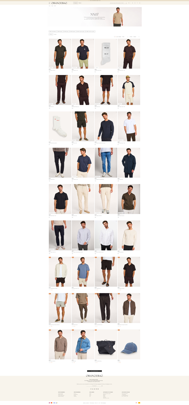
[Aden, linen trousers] (83, 199)
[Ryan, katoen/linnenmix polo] (83, 90)
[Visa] (54, 402)
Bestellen (104, 394)
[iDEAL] (49, 403)
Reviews (75, 395)
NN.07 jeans (66, 31)
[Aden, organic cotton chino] (106, 199)
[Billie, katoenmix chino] (60, 163)
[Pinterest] (96, 389)
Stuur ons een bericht (125, 393)
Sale (90, 396)
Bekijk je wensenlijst (61, 396)
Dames (90, 393)
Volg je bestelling (60, 393)
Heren (90, 394)
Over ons (75, 393)
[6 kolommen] (117, 36)
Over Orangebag (77, 392)
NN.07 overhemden (53, 31)
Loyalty (104, 396)
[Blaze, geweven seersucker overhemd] (129, 308)
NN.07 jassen (60, 31)
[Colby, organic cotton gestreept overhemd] (83, 235)
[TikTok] (94, 389)
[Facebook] (92, 389)
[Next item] (70, 53)
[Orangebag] (59, 3)
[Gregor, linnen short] (106, 90)
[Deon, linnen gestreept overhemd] (60, 272)
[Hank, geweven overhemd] (129, 272)
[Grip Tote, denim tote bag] (106, 344)
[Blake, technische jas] (129, 163)
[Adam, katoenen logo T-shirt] (129, 54)
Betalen (104, 395)
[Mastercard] (51, 403)
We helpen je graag (126, 392)
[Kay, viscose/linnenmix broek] (106, 308)
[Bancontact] (56, 403)
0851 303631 (124, 394)
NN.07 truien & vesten (81, 31)
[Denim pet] (129, 344)
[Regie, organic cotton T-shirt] (129, 90)
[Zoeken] (126, 3)
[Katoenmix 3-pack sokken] (106, 54)
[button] (70, 39)
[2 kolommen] (114, 36)
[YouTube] (98, 389)
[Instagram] (90, 389)
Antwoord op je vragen (108, 392)
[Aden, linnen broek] (60, 90)
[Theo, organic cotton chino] (60, 235)
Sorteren (131, 36)
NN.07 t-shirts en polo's (90, 31)
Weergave (119, 36)
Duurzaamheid (76, 394)
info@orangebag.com (125, 395)
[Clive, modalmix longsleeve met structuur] (106, 126)
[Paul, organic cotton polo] (60, 54)
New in (90, 395)
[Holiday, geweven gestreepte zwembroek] (60, 308)
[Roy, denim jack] (83, 344)
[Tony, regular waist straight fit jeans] (106, 163)
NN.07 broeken (72, 31)
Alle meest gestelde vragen (107, 393)
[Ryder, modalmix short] (106, 272)
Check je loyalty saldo (61, 395)
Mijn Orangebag (61, 392)
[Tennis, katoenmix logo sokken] (60, 126)
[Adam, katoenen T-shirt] (83, 54)
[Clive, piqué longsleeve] (129, 235)
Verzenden (104, 397)
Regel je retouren (60, 394)
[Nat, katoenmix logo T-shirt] (83, 272)
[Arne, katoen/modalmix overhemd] (106, 235)
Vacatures (75, 396)
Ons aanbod (91, 392)
